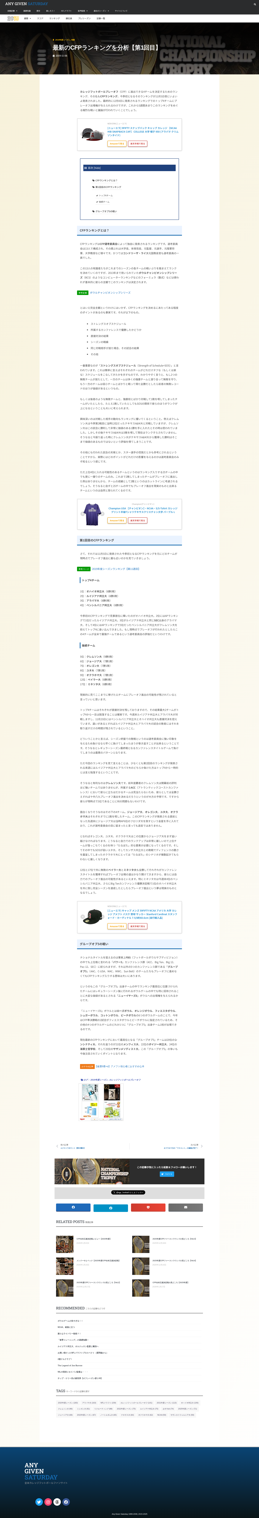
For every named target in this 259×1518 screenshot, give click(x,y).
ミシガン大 (83, 1409)
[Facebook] (66, 1502)
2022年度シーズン (126, 1409)
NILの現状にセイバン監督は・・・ (73, 1372)
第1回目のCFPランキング (108, 187)
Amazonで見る (117, 143)
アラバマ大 (89, 1403)
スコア (40, 18)
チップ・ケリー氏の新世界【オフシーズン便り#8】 (80, 1378)
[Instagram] (48, 1502)
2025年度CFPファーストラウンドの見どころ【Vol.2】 (99, 1282)
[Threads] (57, 1502)
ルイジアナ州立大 (149, 1409)
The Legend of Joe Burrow (70, 1365)
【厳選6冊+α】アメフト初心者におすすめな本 (119, 1066)
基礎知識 (27, 11)
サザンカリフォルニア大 (182, 1415)
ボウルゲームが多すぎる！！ (70, 1321)
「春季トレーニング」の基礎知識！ (73, 1340)
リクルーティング (103, 1409)
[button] (255, 4)
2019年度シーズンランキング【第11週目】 (116, 569)
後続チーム (104, 201)
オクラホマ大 (145, 1415)
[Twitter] (39, 1502)
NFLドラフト (66, 11)
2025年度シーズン (187, 1409)
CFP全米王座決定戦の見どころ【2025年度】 (171, 1282)
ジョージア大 (65, 1415)
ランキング (54, 18)
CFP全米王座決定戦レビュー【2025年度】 (94, 1239)
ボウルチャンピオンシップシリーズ (110, 292)
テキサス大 (127, 1415)
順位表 (69, 18)
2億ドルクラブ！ (65, 1359)
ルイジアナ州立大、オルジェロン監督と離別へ (78, 1346)
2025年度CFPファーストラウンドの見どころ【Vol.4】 (175, 1261)
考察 (32, 26)
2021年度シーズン (167, 1403)
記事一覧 (101, 18)
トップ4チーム (106, 195)
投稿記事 (11, 11)
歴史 (38, 11)
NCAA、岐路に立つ (66, 1327)
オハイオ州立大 (189, 1403)
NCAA (161, 1415)
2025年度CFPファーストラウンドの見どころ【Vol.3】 (175, 1239)
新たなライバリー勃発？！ (69, 1333)
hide (97, 168)
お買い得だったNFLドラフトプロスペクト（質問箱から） (83, 1353)
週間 (26, 18)
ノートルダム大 (108, 1415)
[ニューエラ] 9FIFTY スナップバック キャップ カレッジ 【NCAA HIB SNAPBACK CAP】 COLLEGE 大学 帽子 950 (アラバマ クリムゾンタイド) (143, 131)
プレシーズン (84, 18)
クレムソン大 (65, 1409)
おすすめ (168, 1409)
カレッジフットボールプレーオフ (125, 1080)
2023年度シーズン (86, 1415)
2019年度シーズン (21, 26)
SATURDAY (26, 3)
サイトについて (121, 11)
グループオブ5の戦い (106, 211)
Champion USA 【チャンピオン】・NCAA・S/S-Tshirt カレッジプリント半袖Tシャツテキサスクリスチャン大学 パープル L (143, 510)
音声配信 (81, 11)
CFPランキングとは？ (106, 180)
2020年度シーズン (68, 1403)
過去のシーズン (100, 11)
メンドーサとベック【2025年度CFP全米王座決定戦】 (98, 1261)
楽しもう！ (50, 11)
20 (13, 18)
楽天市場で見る (137, 143)
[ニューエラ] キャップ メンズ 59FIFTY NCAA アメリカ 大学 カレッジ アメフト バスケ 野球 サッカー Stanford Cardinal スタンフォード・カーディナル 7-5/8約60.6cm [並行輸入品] (142, 914)
